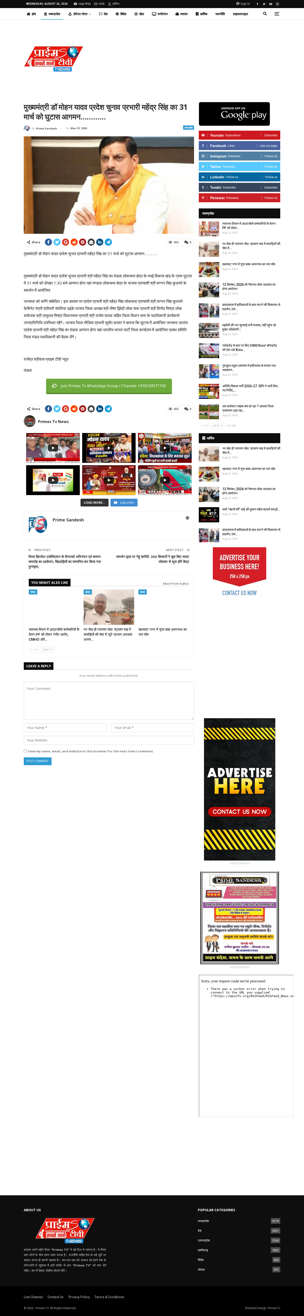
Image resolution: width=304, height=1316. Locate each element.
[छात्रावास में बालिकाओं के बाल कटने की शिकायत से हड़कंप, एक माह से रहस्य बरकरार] (209, 310)
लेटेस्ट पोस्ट (80, 14)
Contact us (56, 1297)
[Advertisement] (195, 59)
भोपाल (33, 592)
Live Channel (33, 1297)
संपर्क (102, 4)
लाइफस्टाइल (240, 14)
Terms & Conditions (109, 1297)
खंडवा (87, 592)
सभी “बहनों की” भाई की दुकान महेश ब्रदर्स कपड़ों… (251, 509)
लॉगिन (115, 4)
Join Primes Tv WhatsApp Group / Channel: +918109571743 (113, 385)
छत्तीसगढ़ (203, 1250)
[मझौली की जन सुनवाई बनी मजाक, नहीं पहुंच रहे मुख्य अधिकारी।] (209, 330)
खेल (141, 14)
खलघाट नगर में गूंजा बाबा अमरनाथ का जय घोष (248, 264)
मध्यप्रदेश (54, 14)
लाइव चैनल (85, 4)
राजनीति (220, 14)
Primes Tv (274, 1308)
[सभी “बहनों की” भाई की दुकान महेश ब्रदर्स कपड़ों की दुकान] (209, 514)
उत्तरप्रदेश (204, 1240)
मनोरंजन (163, 14)
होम (34, 14)
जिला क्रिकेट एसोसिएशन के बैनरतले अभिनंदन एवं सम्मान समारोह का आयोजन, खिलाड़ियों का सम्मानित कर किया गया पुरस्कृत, (64, 561)
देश (106, 14)
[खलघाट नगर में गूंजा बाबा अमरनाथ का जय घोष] (163, 607)
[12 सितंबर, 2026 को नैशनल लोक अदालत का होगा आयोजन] (209, 290)
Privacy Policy (79, 1297)
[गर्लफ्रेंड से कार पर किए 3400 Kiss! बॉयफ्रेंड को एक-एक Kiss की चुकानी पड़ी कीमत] (209, 351)
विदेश (123, 14)
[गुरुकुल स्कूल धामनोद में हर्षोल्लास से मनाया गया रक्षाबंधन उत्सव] (209, 371)
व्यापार (184, 14)
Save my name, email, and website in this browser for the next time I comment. (91, 751)
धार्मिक (203, 14)
